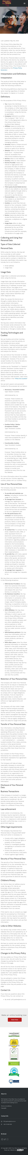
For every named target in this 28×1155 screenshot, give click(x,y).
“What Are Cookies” (21, 378)
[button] (24, 3)
